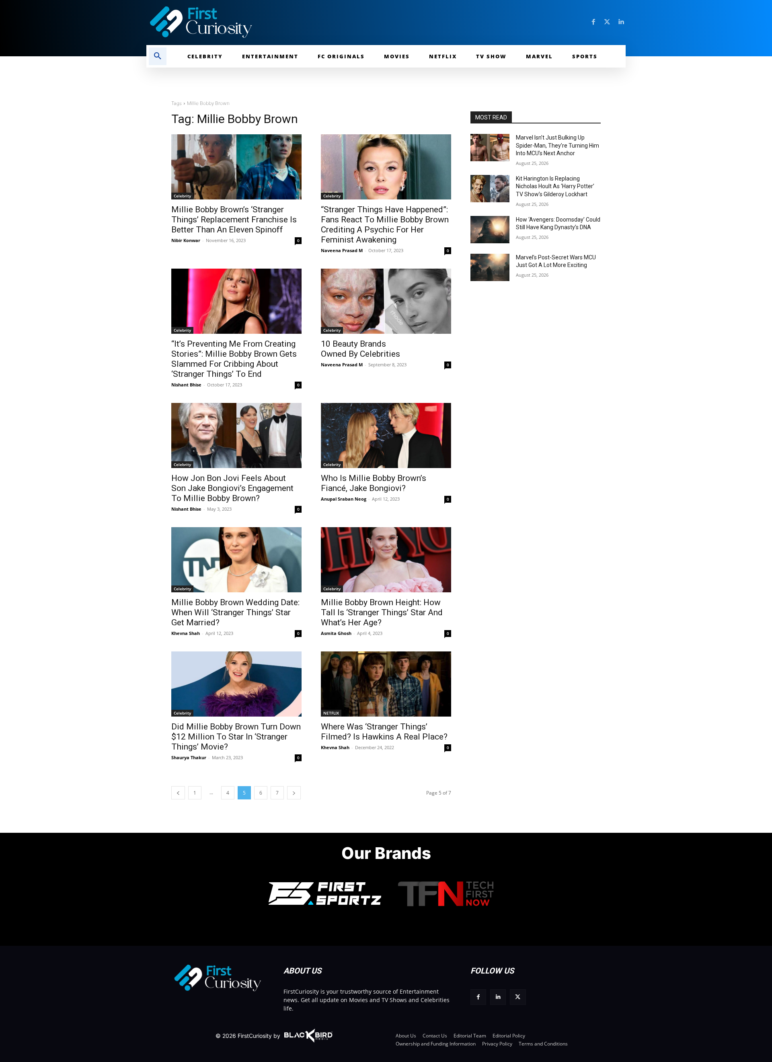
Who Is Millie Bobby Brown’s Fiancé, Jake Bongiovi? (373, 483)
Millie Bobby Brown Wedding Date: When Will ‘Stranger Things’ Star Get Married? (235, 612)
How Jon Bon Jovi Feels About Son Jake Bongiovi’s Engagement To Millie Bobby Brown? (232, 488)
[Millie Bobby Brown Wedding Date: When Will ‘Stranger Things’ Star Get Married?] (236, 559)
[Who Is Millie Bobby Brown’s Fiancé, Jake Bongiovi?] (386, 435)
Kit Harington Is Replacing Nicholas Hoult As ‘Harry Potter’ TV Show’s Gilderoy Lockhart (555, 186)
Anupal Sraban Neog (343, 499)
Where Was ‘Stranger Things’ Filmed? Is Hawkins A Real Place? (384, 732)
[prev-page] (178, 792)
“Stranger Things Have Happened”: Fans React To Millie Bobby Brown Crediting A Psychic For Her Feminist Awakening (385, 224)
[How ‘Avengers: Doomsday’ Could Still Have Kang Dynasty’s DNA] (489, 229)
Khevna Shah (185, 633)
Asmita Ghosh (336, 633)
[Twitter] (607, 22)
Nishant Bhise (186, 385)
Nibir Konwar (185, 240)
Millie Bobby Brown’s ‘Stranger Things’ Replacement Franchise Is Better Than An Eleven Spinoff (234, 219)
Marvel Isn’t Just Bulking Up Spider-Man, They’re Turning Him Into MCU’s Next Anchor (557, 145)
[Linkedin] (621, 22)
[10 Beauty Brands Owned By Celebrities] (386, 301)
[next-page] (294, 792)
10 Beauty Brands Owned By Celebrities (360, 349)
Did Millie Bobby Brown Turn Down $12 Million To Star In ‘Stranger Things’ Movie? (236, 737)
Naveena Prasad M (342, 250)
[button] (157, 56)
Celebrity (182, 196)
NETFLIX (331, 713)
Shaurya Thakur (188, 757)
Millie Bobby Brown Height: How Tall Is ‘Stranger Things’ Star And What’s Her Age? (382, 612)
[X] (518, 997)
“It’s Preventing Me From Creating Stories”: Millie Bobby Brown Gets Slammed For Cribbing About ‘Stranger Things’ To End (234, 359)
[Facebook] (593, 22)
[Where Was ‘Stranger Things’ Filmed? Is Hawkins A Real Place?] (386, 684)
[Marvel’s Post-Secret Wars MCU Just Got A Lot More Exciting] (489, 267)
